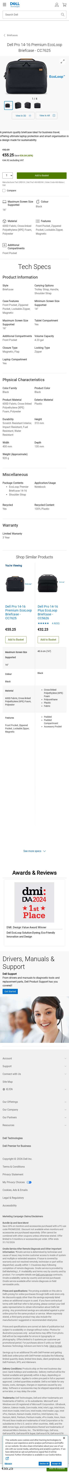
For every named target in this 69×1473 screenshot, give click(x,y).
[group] (35, 76)
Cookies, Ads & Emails (15, 1190)
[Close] (64, 1438)
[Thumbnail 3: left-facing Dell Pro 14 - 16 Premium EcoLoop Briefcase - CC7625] (28, 105)
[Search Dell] (62, 14)
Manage (8, 1463)
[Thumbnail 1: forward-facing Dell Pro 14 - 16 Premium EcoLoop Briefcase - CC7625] (8, 105)
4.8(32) (56, 623)
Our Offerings (10, 1101)
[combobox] (34, 14)
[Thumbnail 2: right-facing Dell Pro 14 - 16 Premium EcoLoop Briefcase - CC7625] (18, 105)
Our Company (10, 1109)
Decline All (44, 1464)
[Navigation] (4, 4)
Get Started (10, 991)
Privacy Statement (13, 1174)
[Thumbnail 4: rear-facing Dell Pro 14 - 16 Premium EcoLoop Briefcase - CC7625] (37, 105)
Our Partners (10, 1117)
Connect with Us (12, 1074)
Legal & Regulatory (13, 1197)
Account (7, 1058)
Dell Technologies (13, 1138)
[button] (57, 4)
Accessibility (10, 1205)
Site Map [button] (8, 1081)
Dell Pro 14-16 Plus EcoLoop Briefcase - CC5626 (48, 612)
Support (7, 1066)
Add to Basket (57, 1468)
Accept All (56, 1464)
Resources (8, 1125)
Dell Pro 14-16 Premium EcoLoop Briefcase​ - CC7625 (18, 612)
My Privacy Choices (14, 1182)
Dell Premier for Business (17, 1145)
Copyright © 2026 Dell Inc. (17, 1158)
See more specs (32, 851)
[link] (46, 115)
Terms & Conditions (14, 1166)
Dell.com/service (44, 1274)
